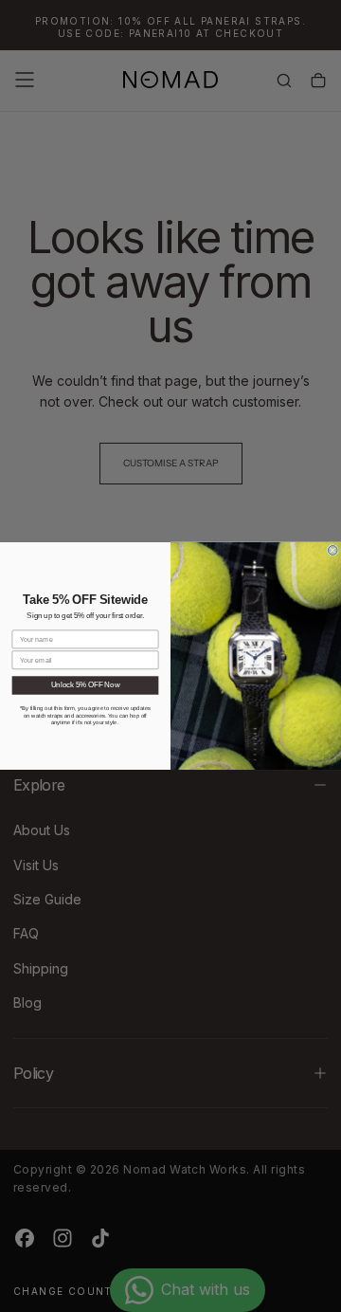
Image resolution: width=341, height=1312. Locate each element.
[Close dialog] (332, 551)
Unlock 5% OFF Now (85, 685)
